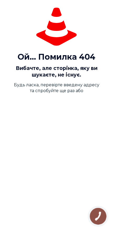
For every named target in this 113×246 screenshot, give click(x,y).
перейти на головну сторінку (59, 105)
